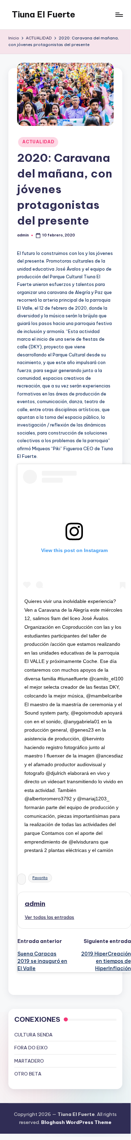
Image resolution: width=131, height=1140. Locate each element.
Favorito (40, 878)
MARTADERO (29, 1061)
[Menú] (118, 14)
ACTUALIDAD (38, 141)
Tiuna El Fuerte (43, 14)
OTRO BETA (27, 1074)
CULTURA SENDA (33, 1035)
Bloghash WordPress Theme (76, 1122)
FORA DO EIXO (31, 1047)
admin (35, 903)
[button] (49, 917)
